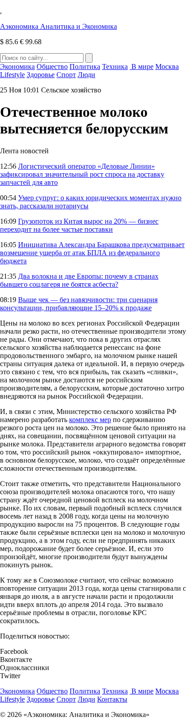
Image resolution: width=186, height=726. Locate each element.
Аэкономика (58, 26)
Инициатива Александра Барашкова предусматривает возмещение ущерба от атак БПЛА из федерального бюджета (92, 253)
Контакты (112, 699)
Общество (52, 66)
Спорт (66, 74)
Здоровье (41, 74)
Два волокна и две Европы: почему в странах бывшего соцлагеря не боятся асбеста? (79, 280)
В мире (141, 66)
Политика (85, 66)
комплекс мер (90, 419)
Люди (86, 74)
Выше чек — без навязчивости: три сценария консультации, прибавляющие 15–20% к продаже (79, 304)
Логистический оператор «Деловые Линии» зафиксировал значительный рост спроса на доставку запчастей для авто (82, 174)
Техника (115, 66)
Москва (167, 66)
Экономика (17, 66)
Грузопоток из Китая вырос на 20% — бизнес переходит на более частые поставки (79, 225)
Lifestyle (12, 74)
